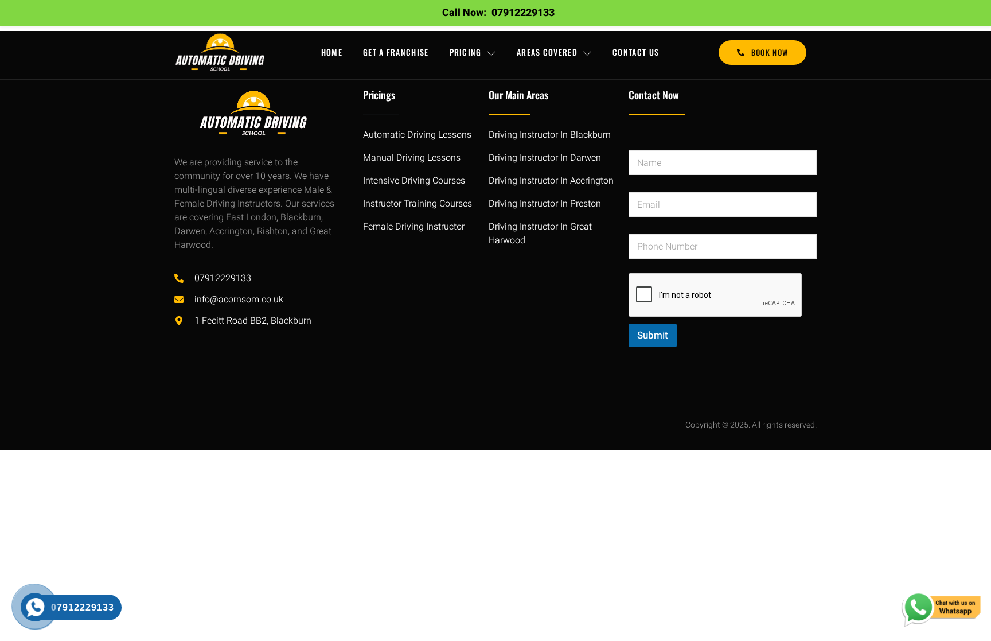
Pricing (466, 52)
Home (331, 52)
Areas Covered (547, 52)
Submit (652, 335)
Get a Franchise (396, 52)
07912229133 (523, 13)
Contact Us (635, 52)
